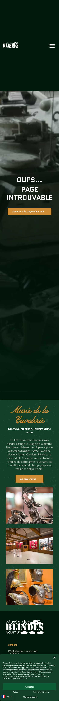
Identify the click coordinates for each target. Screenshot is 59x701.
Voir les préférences (41, 692)
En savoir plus (28, 478)
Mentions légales (30, 697)
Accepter (29, 686)
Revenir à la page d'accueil (28, 211)
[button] (54, 657)
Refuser (15, 692)
